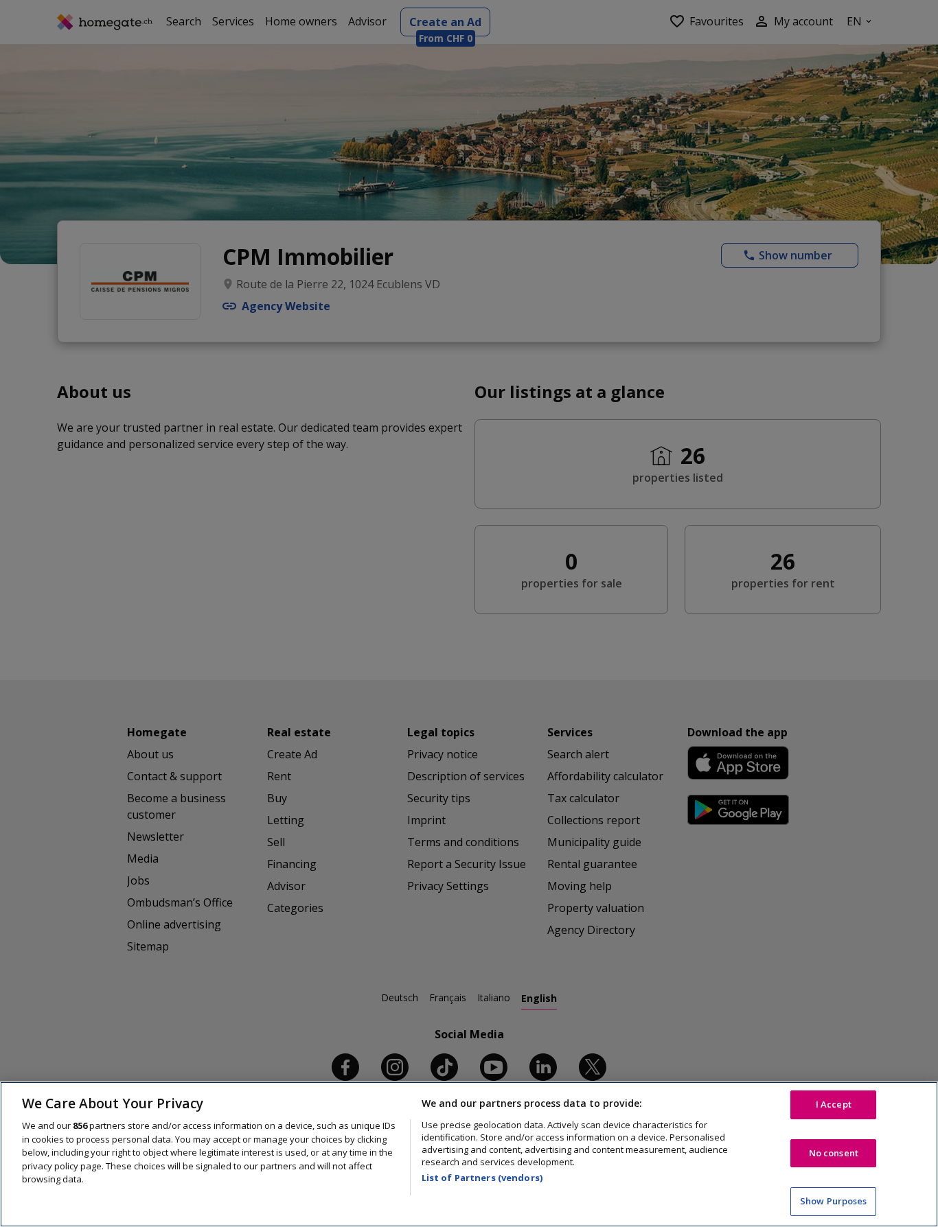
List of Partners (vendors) (482, 1177)
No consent (833, 1153)
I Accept (833, 1104)
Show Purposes (833, 1201)
